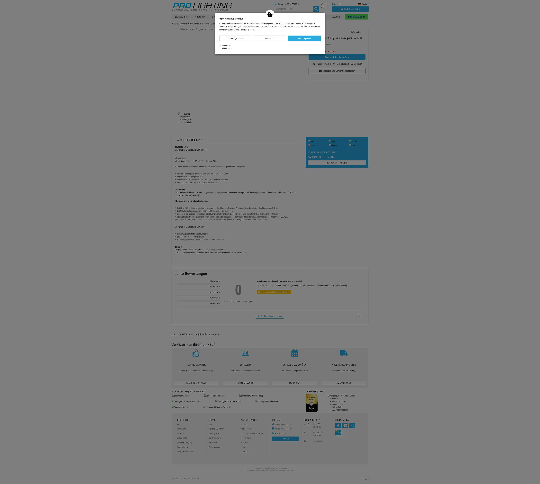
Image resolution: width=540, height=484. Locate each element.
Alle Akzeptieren (304, 38)
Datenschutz (226, 48)
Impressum (226, 46)
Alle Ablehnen (270, 38)
